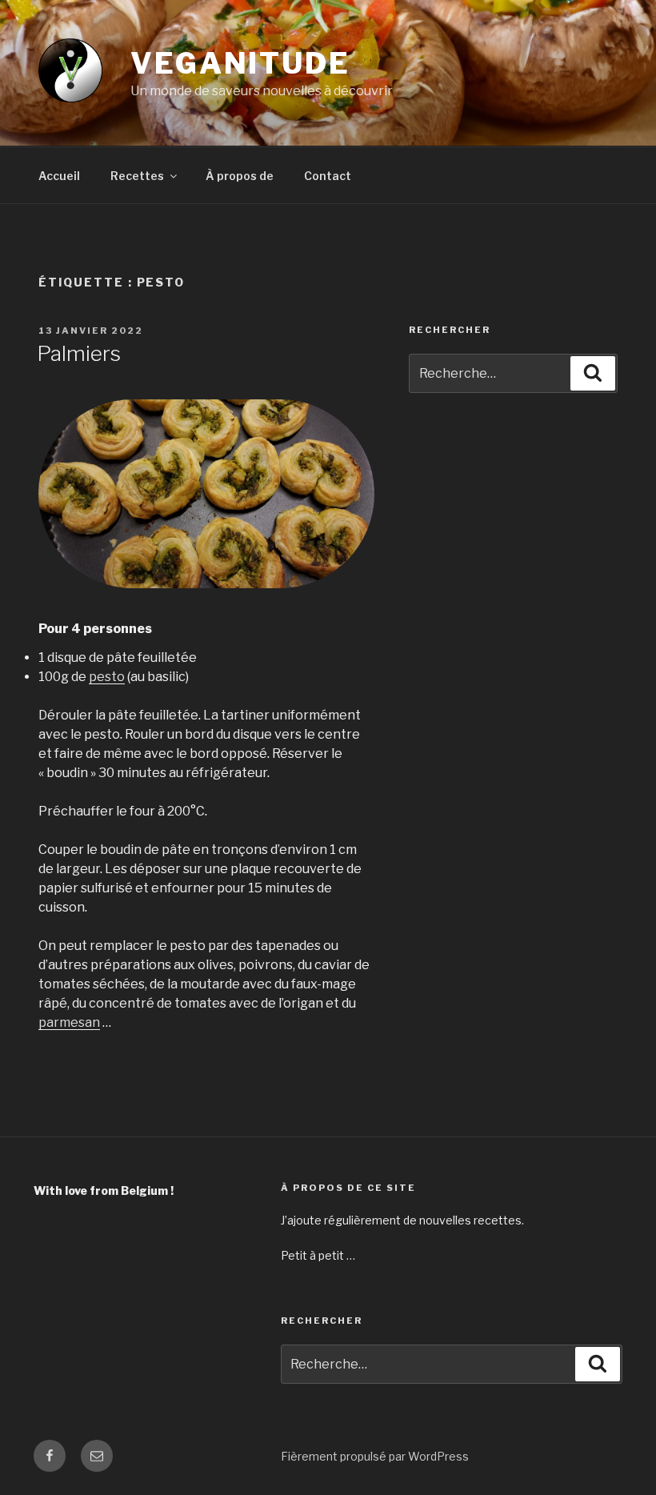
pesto (107, 676)
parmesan (69, 1022)
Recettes (137, 175)
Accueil (59, 175)
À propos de (240, 175)
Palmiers (79, 353)
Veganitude (240, 63)
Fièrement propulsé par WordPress (375, 1456)
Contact (327, 175)
